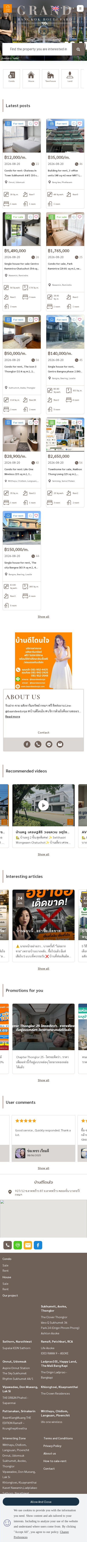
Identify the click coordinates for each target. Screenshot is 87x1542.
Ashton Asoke (50, 1333)
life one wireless (51, 1422)
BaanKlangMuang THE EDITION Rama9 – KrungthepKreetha (17, 1423)
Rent (6, 1270)
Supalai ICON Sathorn (16, 1348)
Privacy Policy (52, 1446)
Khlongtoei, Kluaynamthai (59, 1387)
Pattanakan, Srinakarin (19, 1411)
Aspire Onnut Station (16, 1368)
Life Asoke (47, 1348)
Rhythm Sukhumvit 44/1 (18, 1378)
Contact (49, 1468)
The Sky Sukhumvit (15, 1373)
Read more (12, 716)
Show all (43, 616)
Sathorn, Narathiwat (17, 1341)
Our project (10, 1295)
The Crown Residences (55, 1393)
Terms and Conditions (58, 1438)
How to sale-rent (55, 1461)
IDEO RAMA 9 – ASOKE (54, 1353)
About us (50, 1453)
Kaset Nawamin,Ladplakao (20, 1487)
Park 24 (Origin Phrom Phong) (60, 1328)
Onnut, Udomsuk (14, 1361)
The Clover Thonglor (54, 1317)
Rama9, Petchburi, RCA (57, 1341)
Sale (5, 1265)
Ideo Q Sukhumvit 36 (54, 1322)
